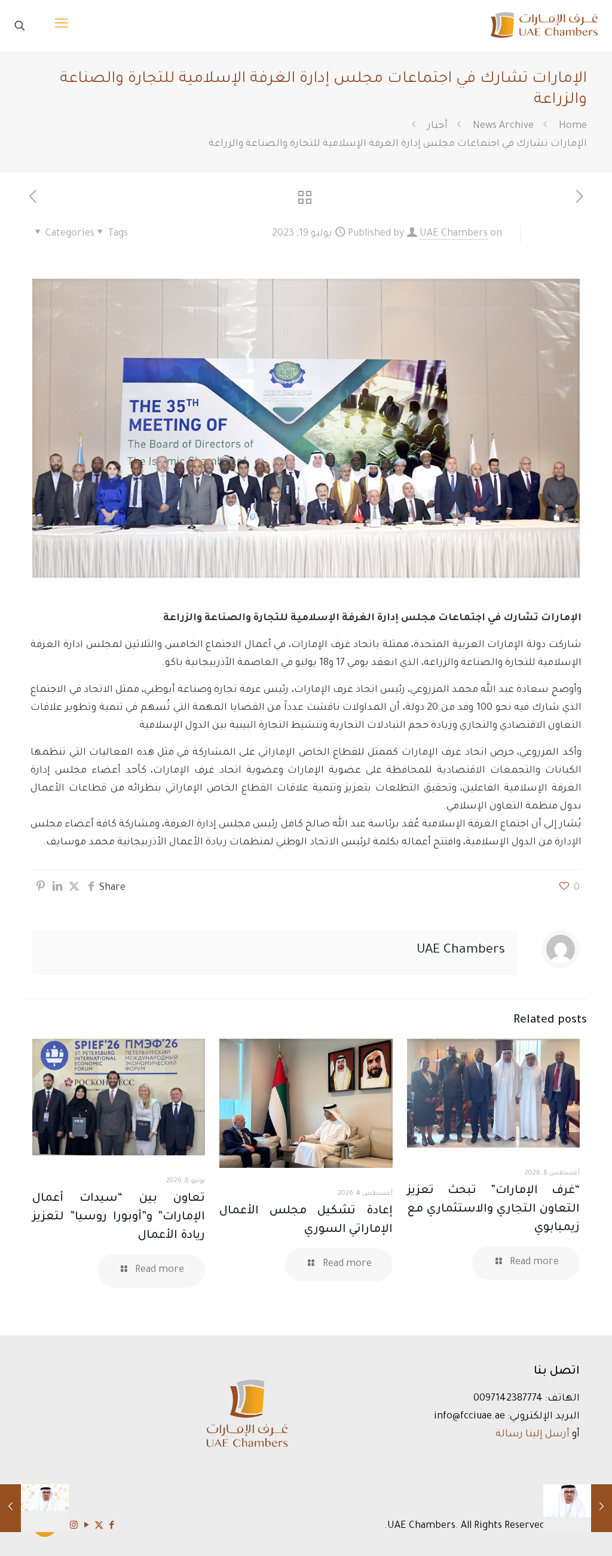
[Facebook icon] (111, 1526)
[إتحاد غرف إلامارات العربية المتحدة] (543, 25)
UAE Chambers (454, 233)
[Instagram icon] (73, 1526)
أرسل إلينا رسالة (532, 1434)
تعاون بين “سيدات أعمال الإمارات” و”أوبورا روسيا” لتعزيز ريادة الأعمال (118, 1217)
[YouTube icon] (86, 1526)
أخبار (437, 126)
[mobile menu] (61, 26)
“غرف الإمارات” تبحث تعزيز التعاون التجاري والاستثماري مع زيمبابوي (493, 1209)
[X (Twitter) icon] (98, 1526)
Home (573, 126)
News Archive (503, 126)
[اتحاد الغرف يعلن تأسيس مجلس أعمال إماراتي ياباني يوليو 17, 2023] (601, 1508)
